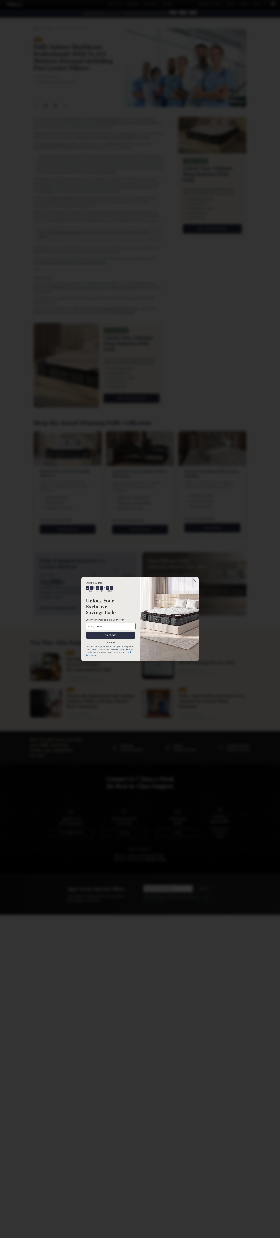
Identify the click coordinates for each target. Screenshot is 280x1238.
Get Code (110, 635)
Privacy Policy (95, 649)
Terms (115, 652)
